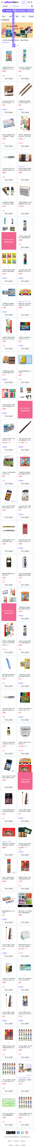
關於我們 (16, 1141)
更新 (29, 1137)
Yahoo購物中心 (11, 2)
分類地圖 (23, 1145)
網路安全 (11, 1145)
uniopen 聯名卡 (21, 11)
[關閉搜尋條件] (11, 6)
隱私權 (17, 1145)
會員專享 (13, 38)
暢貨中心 (13, 18)
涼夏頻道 (13, 28)
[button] (16, 45)
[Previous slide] (2, 56)
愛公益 (13, 42)
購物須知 (23, 1141)
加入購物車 (10, 78)
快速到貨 (13, 21)
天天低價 (13, 25)
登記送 (13, 14)
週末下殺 (13, 35)
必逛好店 (13, 32)
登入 (24, 2)
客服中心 (10, 1141)
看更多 (13, 45)
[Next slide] (15, 56)
